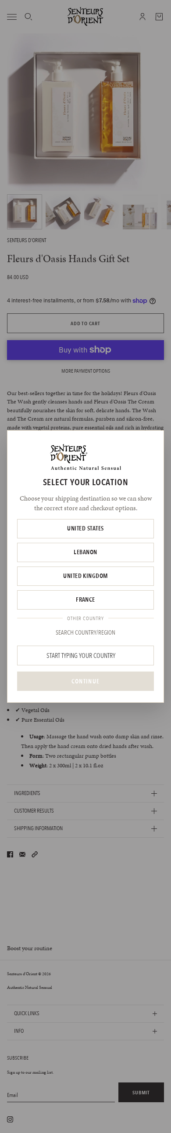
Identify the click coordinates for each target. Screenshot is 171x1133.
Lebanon (85, 552)
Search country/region (85, 632)
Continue (85, 681)
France (85, 599)
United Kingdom (85, 575)
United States (85, 528)
